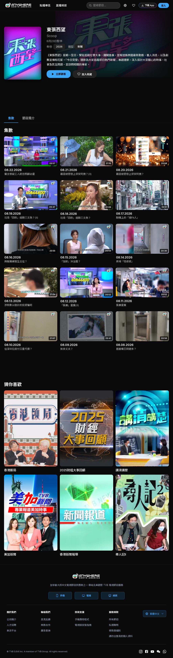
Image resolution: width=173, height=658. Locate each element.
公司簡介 (11, 619)
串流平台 (11, 630)
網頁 (115, 595)
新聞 (80, 46)
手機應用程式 (82, 619)
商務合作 (45, 624)
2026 (59, 46)
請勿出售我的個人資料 (121, 636)
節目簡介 (28, 118)
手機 (62, 595)
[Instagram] (140, 651)
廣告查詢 (45, 630)
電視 (88, 595)
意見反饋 (45, 619)
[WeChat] (158, 651)
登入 (163, 5)
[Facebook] (146, 651)
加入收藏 (87, 74)
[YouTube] (152, 651)
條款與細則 (115, 630)
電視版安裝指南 (83, 624)
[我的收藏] (133, 5)
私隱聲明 (113, 624)
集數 (11, 118)
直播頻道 (61, 5)
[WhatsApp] (164, 651)
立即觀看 (61, 74)
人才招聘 (11, 624)
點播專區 (45, 5)
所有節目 (113, 619)
